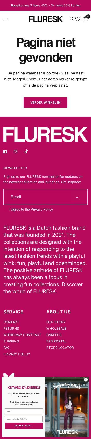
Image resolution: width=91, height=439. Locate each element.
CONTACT (11, 322)
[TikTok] (29, 151)
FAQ (6, 348)
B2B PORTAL (56, 341)
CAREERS (54, 335)
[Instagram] (19, 152)
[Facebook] (8, 152)
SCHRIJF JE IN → (24, 426)
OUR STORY (56, 322)
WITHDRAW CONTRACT (22, 335)
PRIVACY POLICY (16, 354)
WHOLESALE (56, 328)
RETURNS (11, 328)
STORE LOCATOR (60, 348)
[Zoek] (71, 19)
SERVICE (13, 311)
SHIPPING (11, 341)
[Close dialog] (86, 380)
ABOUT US (58, 311)
